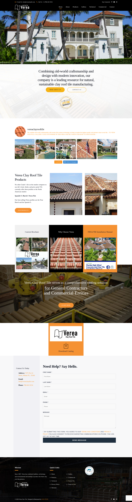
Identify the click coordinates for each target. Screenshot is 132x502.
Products (75, 7)
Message (46, 412)
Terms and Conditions (90, 432)
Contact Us (71, 481)
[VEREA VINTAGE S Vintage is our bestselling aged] (45, 149)
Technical (92, 7)
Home (60, 7)
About (68, 7)
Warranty (54, 487)
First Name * (47, 372)
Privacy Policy (55, 484)
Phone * (45, 402)
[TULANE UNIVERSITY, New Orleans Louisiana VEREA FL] (25, 149)
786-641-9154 (28, 385)
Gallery (83, 7)
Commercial (102, 7)
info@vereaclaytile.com (29, 2)
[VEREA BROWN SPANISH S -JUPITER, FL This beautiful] (66, 149)
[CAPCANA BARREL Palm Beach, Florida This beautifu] (107, 149)
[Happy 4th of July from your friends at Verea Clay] (87, 149)
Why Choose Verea (66, 232)
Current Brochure (32, 232)
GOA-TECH (45, 499)
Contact (112, 7)
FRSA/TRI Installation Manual (100, 232)
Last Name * (47, 382)
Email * (45, 392)
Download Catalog (66, 351)
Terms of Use (72, 484)
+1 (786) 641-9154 (47, 2)
